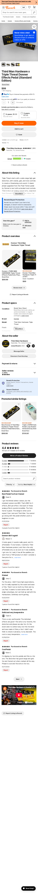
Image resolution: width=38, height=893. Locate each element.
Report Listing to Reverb (20, 165)
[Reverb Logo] (10, 7)
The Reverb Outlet (8, 17)
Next (17, 679)
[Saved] (29, 7)
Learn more (25, 315)
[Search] (34, 12)
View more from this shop (19, 356)
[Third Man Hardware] (5, 344)
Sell (23, 7)
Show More (19, 194)
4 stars (4, 464)
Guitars (18, 17)
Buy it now (19, 123)
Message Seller (19, 351)
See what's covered (8, 109)
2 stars (4, 470)
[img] (27, 148)
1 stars (4, 473)
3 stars (4, 467)
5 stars (4, 461)
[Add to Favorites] (34, 27)
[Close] (34, 32)
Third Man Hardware (14, 148)
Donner (16, 319)
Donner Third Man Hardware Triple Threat (20, 244)
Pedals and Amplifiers (29, 17)
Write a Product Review (19, 456)
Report (6, 525)
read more (17, 557)
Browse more (18, 288)
